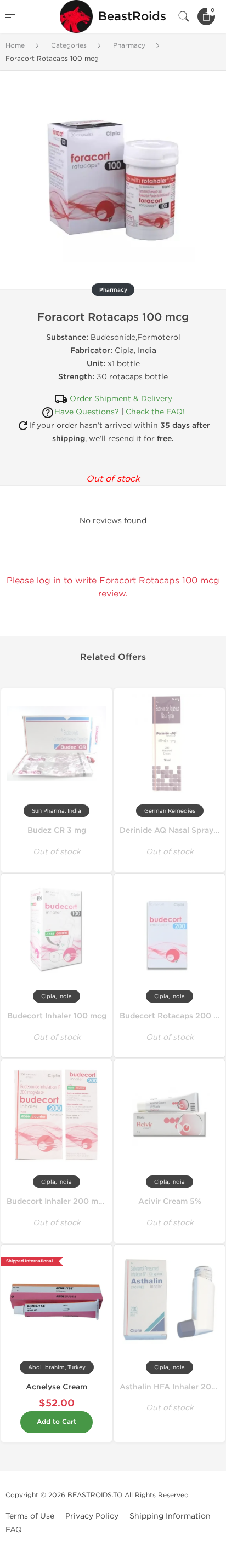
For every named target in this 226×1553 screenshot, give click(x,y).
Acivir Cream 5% (169, 1201)
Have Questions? (86, 411)
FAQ (13, 1529)
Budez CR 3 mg (56, 830)
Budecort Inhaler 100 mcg (56, 1016)
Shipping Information (170, 1516)
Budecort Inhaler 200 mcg (57, 1201)
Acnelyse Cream (56, 1387)
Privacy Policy (91, 1516)
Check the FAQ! (155, 411)
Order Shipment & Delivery (121, 398)
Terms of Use (29, 1516)
